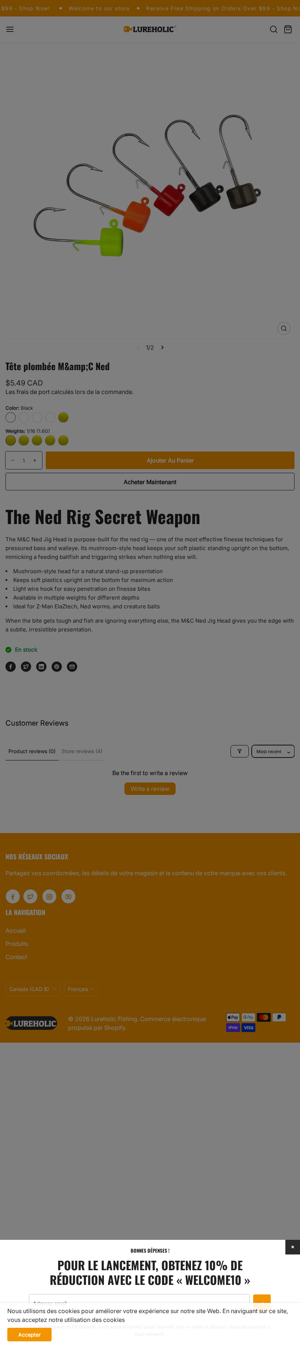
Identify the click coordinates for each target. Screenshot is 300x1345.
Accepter (29, 1334)
